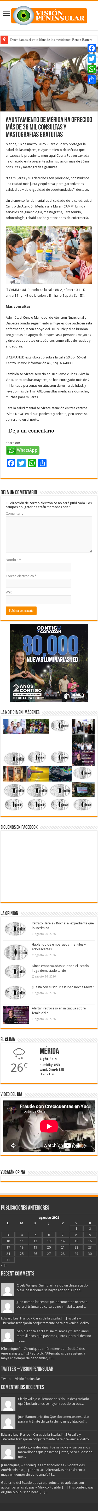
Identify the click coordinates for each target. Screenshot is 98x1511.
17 (8, 1247)
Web (9, 592)
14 (63, 1241)
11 (22, 1241)
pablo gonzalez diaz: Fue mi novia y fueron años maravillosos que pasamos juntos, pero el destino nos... (54, 1336)
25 (22, 1254)
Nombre (13, 560)
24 (8, 1254)
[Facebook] (92, 48)
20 (49, 1247)
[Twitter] (92, 58)
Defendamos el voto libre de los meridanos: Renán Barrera (51, 40)
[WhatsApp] (92, 69)
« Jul (4, 1265)
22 (76, 1247)
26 (35, 1254)
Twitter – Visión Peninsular (27, 1369)
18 (22, 1247)
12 (35, 1241)
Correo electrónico (21, 576)
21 (63, 1247)
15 (76, 1241)
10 (8, 1241)
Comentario (15, 513)
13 (49, 1241)
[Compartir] (92, 79)
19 (35, 1247)
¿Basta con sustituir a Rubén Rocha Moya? (63, 987)
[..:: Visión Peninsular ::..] (49, 14)
